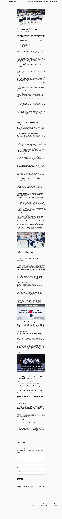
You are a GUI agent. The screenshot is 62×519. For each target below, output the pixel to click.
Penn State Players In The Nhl (26, 44)
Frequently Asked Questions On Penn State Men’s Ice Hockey (31, 47)
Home (32, 1)
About (22, 1)
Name (18, 462)
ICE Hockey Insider (12, 1)
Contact (28, 1)
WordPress (10, 513)
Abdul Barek (25, 31)
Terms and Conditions (53, 1)
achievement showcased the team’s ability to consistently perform (29, 167)
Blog (25, 1)
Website (18, 471)
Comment (19, 452)
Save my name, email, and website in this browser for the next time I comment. (30, 476)
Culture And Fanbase (24, 45)
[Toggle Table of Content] (40, 40)
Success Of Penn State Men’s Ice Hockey (28, 43)
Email (18, 467)
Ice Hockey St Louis (22, 427)
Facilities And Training (24, 46)
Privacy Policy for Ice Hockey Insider (41, 1)
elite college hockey (25, 105)
